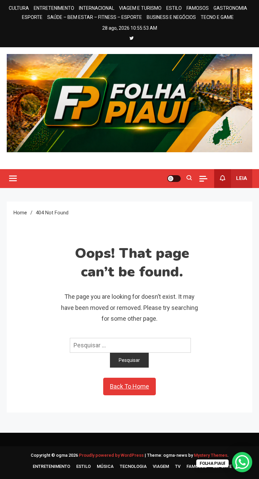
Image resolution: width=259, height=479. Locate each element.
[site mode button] (174, 178)
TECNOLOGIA (133, 466)
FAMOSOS (197, 8)
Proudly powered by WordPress (112, 455)
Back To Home (129, 386)
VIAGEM (161, 466)
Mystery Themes (210, 455)
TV (177, 466)
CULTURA (19, 8)
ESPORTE (32, 17)
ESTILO (174, 8)
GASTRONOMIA (230, 8)
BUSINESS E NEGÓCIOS (171, 17)
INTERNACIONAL (96, 8)
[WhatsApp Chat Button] (242, 462)
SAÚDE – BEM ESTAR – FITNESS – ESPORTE (94, 17)
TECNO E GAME (217, 17)
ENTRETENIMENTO (54, 8)
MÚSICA (105, 466)
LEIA (241, 178)
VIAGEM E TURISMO (140, 8)
